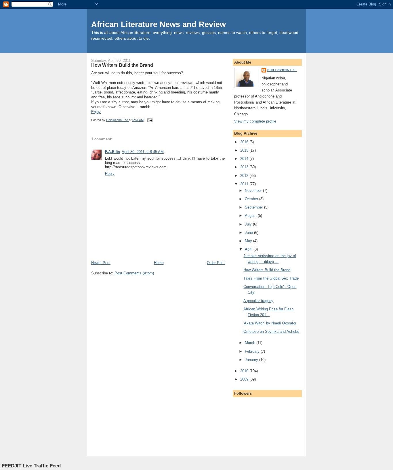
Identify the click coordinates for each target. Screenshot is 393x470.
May (249, 241)
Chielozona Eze (282, 70)
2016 (244, 142)
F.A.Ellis (112, 152)
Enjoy (96, 112)
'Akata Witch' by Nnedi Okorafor (269, 323)
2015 (244, 150)
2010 (244, 371)
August (251, 215)
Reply (110, 173)
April (249, 249)
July (249, 224)
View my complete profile (255, 121)
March (250, 343)
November (254, 190)
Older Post (216, 263)
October (252, 199)
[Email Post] (149, 120)
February (253, 351)
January (252, 360)
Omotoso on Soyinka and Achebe (271, 331)
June (249, 232)
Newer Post (100, 263)
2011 (244, 184)
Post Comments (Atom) (134, 273)
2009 (244, 379)
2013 (244, 167)
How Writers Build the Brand (266, 270)
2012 (244, 175)
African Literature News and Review (158, 24)
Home (159, 263)
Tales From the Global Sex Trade (271, 278)
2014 (244, 158)
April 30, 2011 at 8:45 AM (143, 152)
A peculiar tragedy (258, 301)
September (254, 207)
